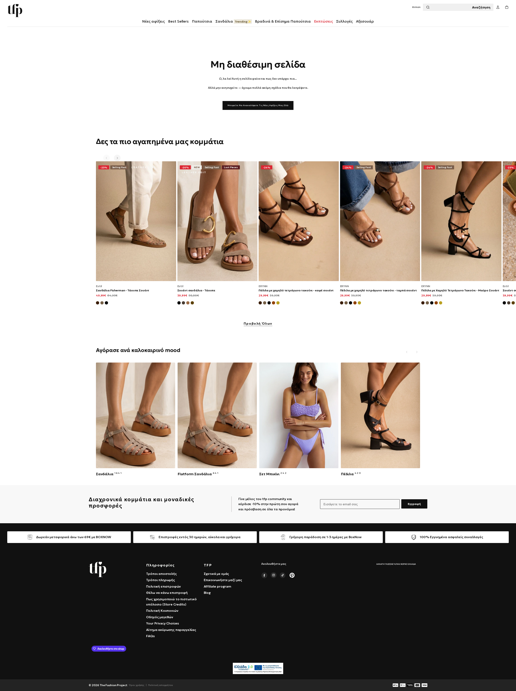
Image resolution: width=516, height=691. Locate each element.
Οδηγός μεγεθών (159, 617)
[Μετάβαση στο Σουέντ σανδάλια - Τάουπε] (217, 221)
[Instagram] (273, 575)
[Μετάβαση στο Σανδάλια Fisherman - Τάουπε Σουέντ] (136, 221)
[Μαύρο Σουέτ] (106, 303)
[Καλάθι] (507, 7)
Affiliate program (217, 586)
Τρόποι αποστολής (161, 574)
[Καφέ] (192, 303)
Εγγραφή (414, 504)
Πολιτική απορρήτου (160, 685)
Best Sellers (178, 21)
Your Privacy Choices (162, 623)
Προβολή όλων (258, 323)
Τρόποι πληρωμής (160, 580)
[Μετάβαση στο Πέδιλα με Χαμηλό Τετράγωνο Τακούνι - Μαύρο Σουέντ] (461, 221)
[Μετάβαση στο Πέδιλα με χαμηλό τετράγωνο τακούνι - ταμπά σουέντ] (380, 221)
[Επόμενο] (117, 158)
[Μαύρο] (179, 303)
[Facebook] (264, 575)
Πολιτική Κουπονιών (162, 611)
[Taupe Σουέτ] (264, 303)
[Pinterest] (292, 575)
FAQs (150, 636)
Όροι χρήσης (136, 685)
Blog (207, 593)
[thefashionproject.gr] (97, 569)
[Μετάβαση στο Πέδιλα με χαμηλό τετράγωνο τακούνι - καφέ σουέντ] (299, 221)
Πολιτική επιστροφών (163, 586)
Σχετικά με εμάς (216, 574)
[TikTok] (283, 575)
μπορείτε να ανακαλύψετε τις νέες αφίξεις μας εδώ (258, 105)
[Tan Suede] (273, 303)
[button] (416, 7)
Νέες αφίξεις (153, 21)
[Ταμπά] (187, 303)
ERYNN (263, 286)
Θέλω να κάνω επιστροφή (166, 593)
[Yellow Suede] (278, 303)
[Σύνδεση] (498, 7)
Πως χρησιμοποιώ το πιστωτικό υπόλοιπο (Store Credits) (171, 601)
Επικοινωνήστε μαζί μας (223, 580)
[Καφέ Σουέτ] (97, 303)
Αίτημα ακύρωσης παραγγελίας (171, 630)
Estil (99, 286)
